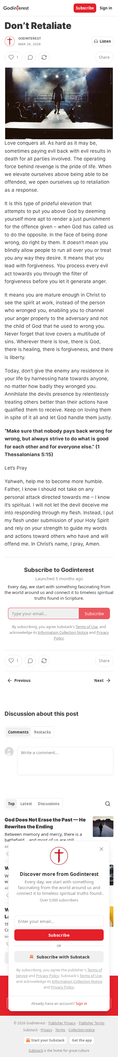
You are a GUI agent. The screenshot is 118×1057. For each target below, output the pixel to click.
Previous (22, 680)
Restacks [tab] (42, 732)
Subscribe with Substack (63, 957)
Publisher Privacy (62, 1023)
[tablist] (29, 732)
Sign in (106, 8)
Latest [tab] (26, 803)
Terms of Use (91, 975)
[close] (101, 849)
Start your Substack (47, 1040)
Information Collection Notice (77, 981)
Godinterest (29, 38)
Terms (60, 1029)
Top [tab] (11, 803)
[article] (59, 837)
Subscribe (85, 8)
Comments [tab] (18, 732)
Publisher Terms (92, 1023)
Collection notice (81, 1029)
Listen (105, 41)
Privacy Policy (47, 975)
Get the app (82, 1040)
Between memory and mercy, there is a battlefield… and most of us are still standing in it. (43, 837)
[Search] (107, 803)
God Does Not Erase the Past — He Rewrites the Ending (45, 823)
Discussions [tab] (48, 803)
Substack (36, 1050)
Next (99, 680)
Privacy (46, 1029)
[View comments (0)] (30, 57)
